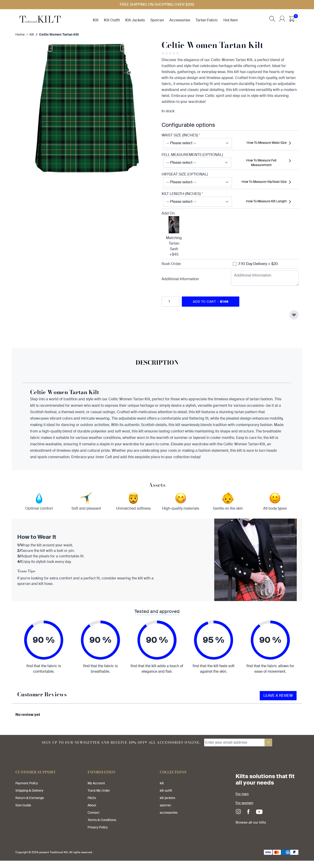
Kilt (31, 34)
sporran (157, 20)
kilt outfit (112, 20)
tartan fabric (207, 20)
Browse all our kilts (251, 822)
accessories (179, 20)
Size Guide (23, 805)
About (92, 805)
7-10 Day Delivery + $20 (258, 263)
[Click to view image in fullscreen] (83, 108)
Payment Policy (26, 783)
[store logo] (40, 19)
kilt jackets (135, 20)
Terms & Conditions (102, 820)
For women (244, 803)
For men (242, 794)
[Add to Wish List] (294, 314)
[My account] (282, 18)
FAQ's (92, 798)
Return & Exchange (29, 798)
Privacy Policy (98, 827)
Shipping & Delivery (29, 790)
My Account (96, 783)
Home (20, 34)
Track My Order (99, 790)
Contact (94, 812)
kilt (95, 20)
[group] (171, 53)
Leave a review (278, 695)
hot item (230, 20)
